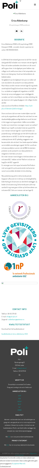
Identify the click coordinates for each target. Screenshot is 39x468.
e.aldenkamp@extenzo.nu (16, 319)
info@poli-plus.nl (11, 317)
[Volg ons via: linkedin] (19, 375)
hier (9, 437)
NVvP (19, 404)
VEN (19, 398)
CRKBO (20, 410)
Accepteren (15, 464)
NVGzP (19, 401)
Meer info (22, 464)
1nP (19, 407)
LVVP (19, 396)
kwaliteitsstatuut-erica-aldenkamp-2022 (15, 334)
